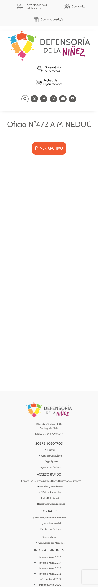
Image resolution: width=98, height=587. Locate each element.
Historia (51, 449)
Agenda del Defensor (51, 467)
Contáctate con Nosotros (51, 542)
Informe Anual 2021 (50, 579)
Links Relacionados (51, 498)
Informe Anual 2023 (50, 568)
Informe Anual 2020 (50, 584)
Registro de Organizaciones (51, 503)
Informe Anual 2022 (50, 573)
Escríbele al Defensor (51, 529)
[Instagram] (53, 98)
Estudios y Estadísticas (51, 486)
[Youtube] (63, 98)
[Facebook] (43, 98)
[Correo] (72, 98)
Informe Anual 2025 (50, 557)
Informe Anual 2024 (50, 562)
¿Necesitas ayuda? (51, 523)
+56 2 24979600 (54, 434)
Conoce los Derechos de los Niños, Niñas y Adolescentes (51, 480)
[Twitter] (34, 98)
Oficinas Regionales (51, 492)
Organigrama (51, 461)
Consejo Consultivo (51, 455)
